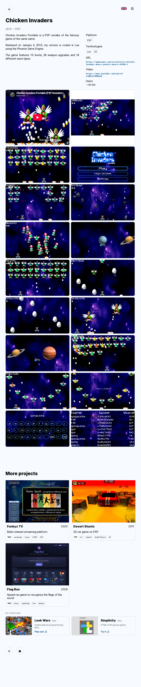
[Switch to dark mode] (132, 8)
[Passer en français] (124, 8)
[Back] (9, 9)
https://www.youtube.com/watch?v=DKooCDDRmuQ (104, 74)
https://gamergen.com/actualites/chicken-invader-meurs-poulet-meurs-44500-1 (110, 63)
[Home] (20, 651)
